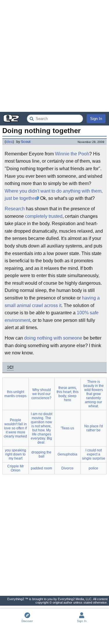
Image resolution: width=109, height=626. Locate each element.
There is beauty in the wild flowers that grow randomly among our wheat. (93, 394)
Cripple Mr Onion (15, 468)
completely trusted (43, 216)
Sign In (96, 118)
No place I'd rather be (93, 428)
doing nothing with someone (53, 338)
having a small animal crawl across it (52, 301)
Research (15, 208)
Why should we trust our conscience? (41, 394)
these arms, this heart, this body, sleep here (67, 394)
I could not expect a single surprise (93, 454)
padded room (41, 468)
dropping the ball (41, 454)
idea (9, 142)
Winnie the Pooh (72, 153)
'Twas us (67, 428)
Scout (26, 142)
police (93, 468)
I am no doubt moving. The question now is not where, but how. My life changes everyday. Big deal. (41, 428)
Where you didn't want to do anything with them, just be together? (54, 195)
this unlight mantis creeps (15, 394)
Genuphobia (67, 454)
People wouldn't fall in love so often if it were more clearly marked (15, 428)
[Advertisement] (54, 55)
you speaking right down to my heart (15, 454)
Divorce (67, 468)
